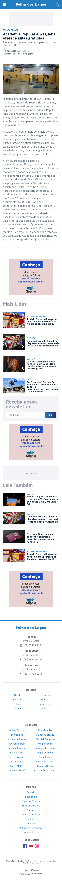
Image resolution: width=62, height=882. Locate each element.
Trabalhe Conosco (31, 801)
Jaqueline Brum (17, 743)
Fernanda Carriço (45, 761)
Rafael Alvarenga (45, 734)
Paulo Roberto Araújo (45, 770)
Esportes (45, 695)
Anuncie (31, 810)
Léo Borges (17, 734)
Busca (57, 4)
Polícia (17, 704)
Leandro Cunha (45, 766)
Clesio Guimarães (17, 757)
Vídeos (31, 819)
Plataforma (24, 874)
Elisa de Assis (17, 752)
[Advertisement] (31, 19)
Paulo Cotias (45, 757)
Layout (26, 870)
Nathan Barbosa (17, 730)
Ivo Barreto (17, 761)
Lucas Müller (17, 766)
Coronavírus (45, 704)
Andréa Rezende (17, 748)
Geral (17, 695)
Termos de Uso (31, 832)
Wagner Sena (45, 743)
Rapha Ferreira (45, 752)
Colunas (31, 823)
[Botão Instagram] (37, 846)
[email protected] (31, 640)
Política (17, 699)
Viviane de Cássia (17, 739)
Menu (5, 4)
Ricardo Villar (45, 730)
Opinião (45, 699)
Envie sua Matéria (31, 805)
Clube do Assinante (31, 814)
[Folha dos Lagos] (31, 4)
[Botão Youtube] (31, 846)
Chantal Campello (45, 739)
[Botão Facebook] (25, 846)
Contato (31, 792)
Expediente (31, 796)
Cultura (17, 708)
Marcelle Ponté (17, 770)
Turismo (45, 708)
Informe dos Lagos (45, 748)
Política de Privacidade (31, 828)
